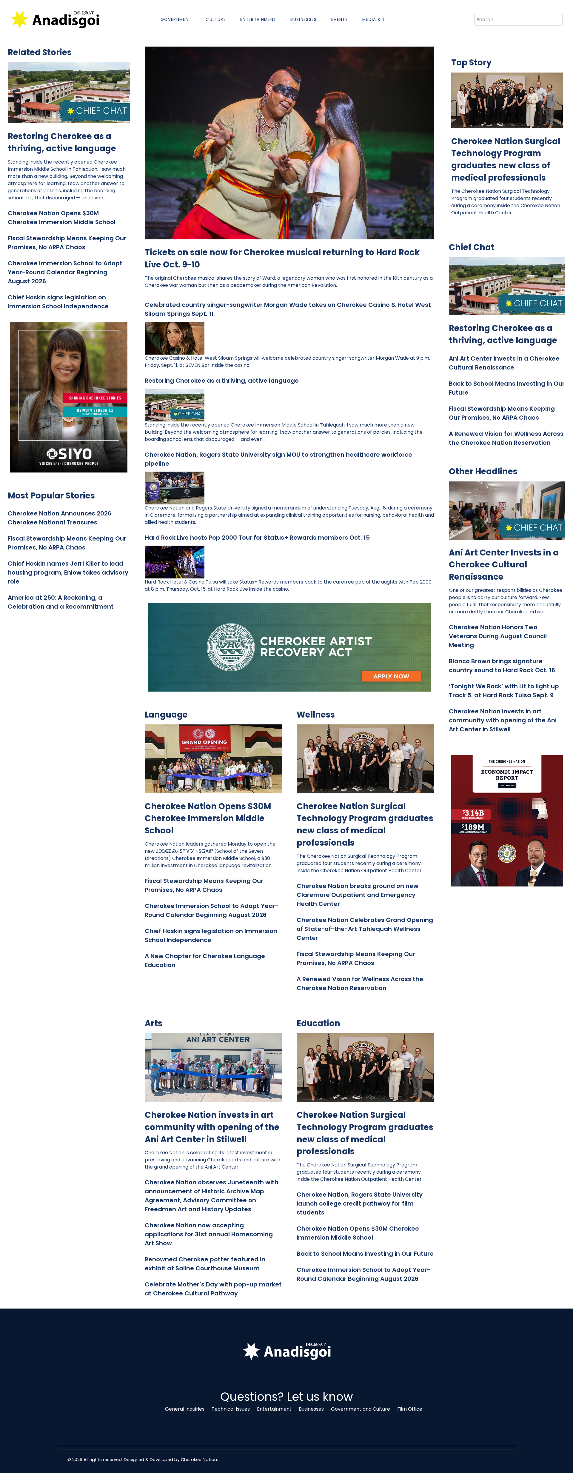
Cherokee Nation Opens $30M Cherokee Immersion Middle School (208, 819)
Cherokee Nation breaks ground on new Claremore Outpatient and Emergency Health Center (357, 895)
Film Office (409, 1409)
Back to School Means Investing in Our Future (365, 1253)
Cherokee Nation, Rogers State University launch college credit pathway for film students (360, 1203)
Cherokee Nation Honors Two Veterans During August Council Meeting (498, 636)
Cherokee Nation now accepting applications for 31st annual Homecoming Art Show (209, 1234)
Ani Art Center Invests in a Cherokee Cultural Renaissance (504, 565)
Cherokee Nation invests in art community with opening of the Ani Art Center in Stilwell (212, 1127)
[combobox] (518, 20)
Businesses (311, 1409)
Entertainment (274, 1409)
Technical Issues (231, 1409)
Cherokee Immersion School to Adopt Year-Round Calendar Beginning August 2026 (65, 272)
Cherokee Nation (199, 1460)
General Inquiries (184, 1409)
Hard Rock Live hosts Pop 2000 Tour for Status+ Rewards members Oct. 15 (258, 537)
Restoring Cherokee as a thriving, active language (62, 142)
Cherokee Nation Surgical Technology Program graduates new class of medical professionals (365, 825)
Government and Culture (360, 1409)
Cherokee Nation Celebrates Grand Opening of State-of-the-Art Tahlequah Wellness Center (365, 929)
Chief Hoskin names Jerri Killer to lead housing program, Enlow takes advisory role (68, 572)
